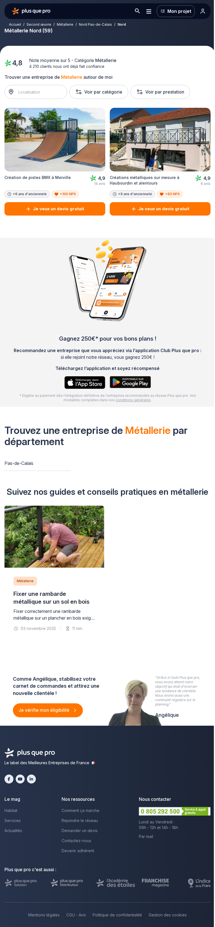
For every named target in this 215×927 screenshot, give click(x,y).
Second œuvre (39, 24)
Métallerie (65, 24)
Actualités (13, 830)
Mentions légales (44, 914)
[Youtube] (20, 779)
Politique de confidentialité (117, 914)
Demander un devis (80, 830)
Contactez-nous (76, 840)
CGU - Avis (76, 914)
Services (12, 820)
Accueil (15, 24)
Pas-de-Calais (18, 463)
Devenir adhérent (78, 850)
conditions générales (133, 400)
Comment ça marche (80, 810)
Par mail (146, 836)
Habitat (10, 810)
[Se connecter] (202, 11)
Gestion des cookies (168, 914)
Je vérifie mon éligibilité (44, 710)
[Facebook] (8, 779)
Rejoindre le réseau (80, 820)
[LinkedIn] (31, 779)
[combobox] (39, 91)
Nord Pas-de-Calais (95, 24)
